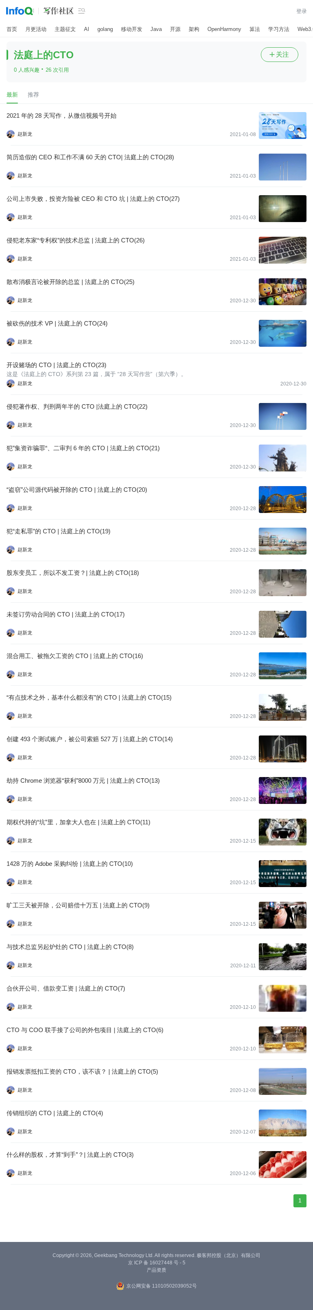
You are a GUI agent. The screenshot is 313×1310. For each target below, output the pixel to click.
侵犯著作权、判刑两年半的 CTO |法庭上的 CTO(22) (77, 406)
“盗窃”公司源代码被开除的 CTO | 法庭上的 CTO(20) (77, 489)
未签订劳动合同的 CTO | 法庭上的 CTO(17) (66, 614)
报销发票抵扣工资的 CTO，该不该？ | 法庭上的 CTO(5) (82, 1071)
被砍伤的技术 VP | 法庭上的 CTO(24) (57, 323)
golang (105, 29)
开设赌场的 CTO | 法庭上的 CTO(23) (56, 364)
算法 (254, 29)
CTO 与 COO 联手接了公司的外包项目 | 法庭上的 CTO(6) (85, 1029)
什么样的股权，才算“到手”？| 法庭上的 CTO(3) (70, 1154)
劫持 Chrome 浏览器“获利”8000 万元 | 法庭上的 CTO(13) (83, 780)
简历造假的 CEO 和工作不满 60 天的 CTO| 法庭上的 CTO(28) (90, 157)
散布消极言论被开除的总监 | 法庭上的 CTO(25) (70, 281)
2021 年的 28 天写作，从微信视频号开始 (62, 115)
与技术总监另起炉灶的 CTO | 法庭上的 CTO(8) (70, 946)
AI (86, 29)
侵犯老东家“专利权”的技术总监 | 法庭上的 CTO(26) (76, 240)
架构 (194, 29)
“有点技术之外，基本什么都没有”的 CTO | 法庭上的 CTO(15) (89, 697)
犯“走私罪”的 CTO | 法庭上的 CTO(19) (58, 531)
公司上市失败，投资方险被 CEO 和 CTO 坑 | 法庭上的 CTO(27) (93, 198)
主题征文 (65, 29)
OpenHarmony (224, 29)
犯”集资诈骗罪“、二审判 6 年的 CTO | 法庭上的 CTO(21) (83, 448)
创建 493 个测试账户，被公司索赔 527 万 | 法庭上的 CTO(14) (90, 738)
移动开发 (131, 29)
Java (156, 29)
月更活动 (35, 29)
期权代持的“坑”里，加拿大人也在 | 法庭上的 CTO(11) (78, 822)
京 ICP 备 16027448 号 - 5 (156, 1263)
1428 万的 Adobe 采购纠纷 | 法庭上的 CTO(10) (70, 863)
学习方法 (278, 29)
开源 (175, 29)
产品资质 (156, 1270)
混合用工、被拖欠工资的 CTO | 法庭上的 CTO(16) (75, 655)
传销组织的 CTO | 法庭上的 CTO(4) (55, 1113)
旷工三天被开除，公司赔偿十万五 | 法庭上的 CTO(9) (78, 905)
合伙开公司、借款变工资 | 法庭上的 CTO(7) (66, 988)
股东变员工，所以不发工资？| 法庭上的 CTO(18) (73, 572)
